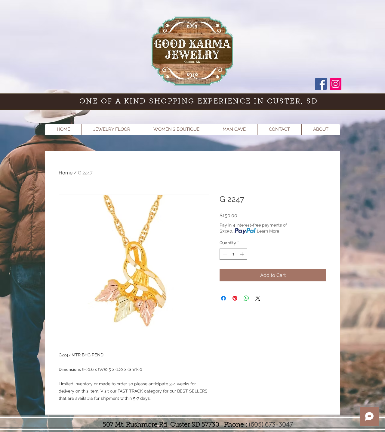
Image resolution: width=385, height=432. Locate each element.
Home (65, 173)
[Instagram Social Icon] (335, 84)
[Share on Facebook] (223, 298)
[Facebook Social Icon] (321, 84)
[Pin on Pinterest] (235, 298)
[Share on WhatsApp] (246, 298)
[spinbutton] (233, 254)
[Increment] (242, 254)
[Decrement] (224, 254)
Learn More (268, 231)
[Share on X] (257, 298)
